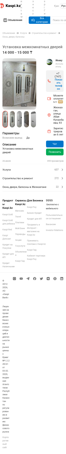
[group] (19, 84)
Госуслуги (20, 246)
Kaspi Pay (32, 207)
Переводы (20, 234)
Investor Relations (54, 230)
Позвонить (55, 151)
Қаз (56, 5)
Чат (55, 143)
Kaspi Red (7, 229)
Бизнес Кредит (34, 213)
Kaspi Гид (20, 261)
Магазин (19, 211)
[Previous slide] (9, 84)
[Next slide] (30, 84)
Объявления (15, 20)
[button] (5, 119)
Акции (18, 240)
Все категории (42, 20)
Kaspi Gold (7, 214)
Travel (18, 216)
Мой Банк (20, 228)
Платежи (19, 222)
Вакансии (51, 224)
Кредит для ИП (34, 219)
